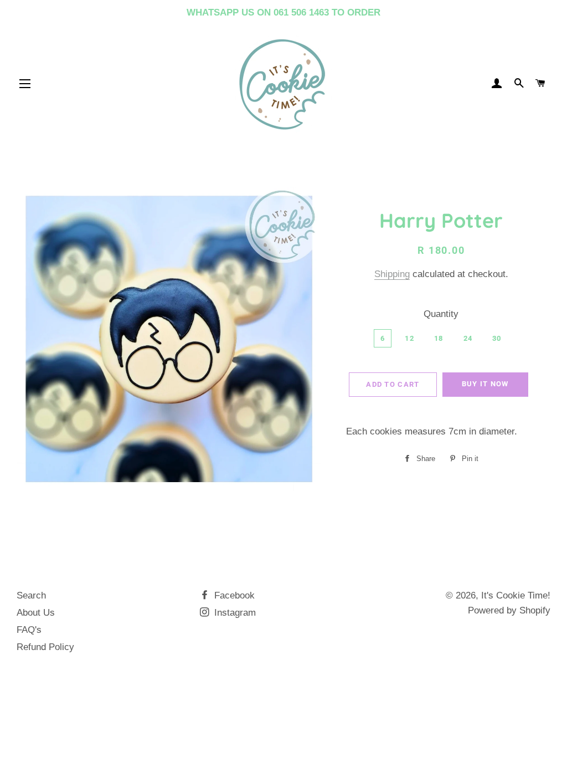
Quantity (441, 314)
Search (31, 595)
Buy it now (485, 384)
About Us (36, 612)
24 (468, 338)
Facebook (233, 595)
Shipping (392, 274)
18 (439, 338)
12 (409, 338)
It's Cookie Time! (515, 595)
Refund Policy (45, 647)
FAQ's (29, 630)
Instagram (234, 612)
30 (497, 338)
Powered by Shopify (509, 610)
